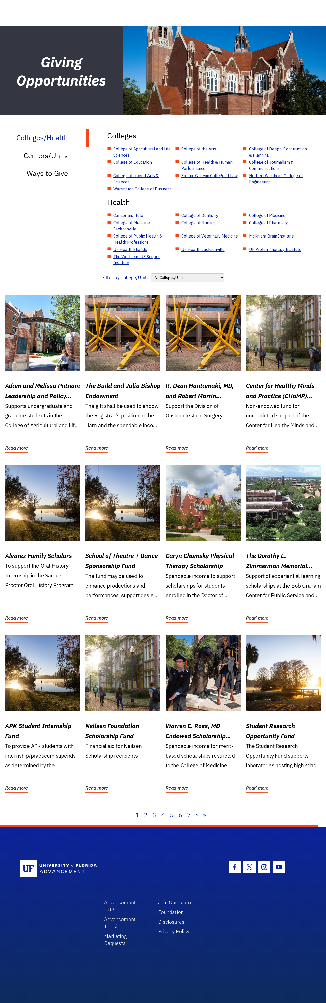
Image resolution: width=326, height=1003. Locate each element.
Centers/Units (46, 155)
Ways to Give (47, 173)
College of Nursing (198, 222)
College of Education (132, 162)
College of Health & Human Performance (207, 165)
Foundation (171, 912)
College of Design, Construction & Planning (278, 152)
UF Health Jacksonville (203, 249)
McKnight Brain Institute (271, 236)
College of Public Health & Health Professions (137, 239)
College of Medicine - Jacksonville (132, 225)
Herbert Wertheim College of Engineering (276, 178)
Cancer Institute (128, 215)
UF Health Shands (130, 249)
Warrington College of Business (142, 188)
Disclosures (171, 921)
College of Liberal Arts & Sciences (136, 178)
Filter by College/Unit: (125, 278)
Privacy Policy (173, 931)
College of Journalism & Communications (271, 165)
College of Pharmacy (268, 222)
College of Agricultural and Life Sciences (142, 152)
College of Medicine (267, 215)
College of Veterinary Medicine (209, 236)
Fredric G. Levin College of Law (209, 175)
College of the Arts (198, 148)
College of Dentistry (199, 215)
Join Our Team (174, 902)
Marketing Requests (115, 939)
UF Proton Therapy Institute (275, 249)
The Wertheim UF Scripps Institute (136, 259)
